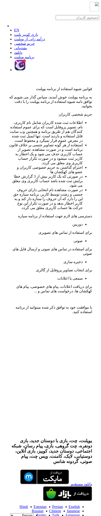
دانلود (18, 52)
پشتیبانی (20, 48)
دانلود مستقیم (81, 484)
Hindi (23, 507)
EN (16, 30)
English (74, 507)
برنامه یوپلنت (24, 57)
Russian (37, 511)
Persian (57, 507)
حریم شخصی (24, 44)
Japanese (73, 511)
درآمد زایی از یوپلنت (29, 39)
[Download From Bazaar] (67, 500)
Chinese (55, 511)
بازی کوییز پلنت (26, 35)
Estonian (40, 507)
